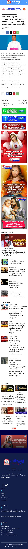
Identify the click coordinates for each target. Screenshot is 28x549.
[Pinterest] (14, 32)
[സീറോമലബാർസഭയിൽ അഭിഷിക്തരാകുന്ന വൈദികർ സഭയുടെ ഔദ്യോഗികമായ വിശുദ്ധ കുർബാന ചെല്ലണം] (4, 307)
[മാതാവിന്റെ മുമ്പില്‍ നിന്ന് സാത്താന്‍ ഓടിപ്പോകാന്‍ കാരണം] (4, 294)
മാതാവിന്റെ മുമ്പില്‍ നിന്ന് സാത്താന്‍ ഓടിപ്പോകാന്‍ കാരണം (16, 295)
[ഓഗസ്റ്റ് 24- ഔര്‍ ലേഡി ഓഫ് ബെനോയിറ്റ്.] (4, 262)
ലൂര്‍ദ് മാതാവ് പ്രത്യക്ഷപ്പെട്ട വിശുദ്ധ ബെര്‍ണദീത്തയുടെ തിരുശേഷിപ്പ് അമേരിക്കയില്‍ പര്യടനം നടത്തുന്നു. (20, 398)
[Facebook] (7, 32)
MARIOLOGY (11, 279)
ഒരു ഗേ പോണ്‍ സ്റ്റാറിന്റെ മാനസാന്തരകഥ (22, 102)
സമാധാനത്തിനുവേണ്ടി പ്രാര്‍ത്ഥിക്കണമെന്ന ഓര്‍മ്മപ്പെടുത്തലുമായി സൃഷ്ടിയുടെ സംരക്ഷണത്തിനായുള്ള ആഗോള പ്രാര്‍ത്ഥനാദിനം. (7, 399)
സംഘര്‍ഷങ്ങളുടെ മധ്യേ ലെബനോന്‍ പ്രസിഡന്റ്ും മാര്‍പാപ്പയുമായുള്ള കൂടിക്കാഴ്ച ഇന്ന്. (7, 420)
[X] (11, 32)
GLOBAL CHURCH (5, 14)
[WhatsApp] (17, 32)
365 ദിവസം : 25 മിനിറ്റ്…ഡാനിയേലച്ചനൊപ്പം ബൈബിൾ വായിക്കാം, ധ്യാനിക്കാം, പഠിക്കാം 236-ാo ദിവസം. (13, 253)
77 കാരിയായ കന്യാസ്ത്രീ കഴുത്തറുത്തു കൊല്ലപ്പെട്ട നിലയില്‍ (7, 103)
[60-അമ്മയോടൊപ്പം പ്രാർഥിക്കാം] (14, 441)
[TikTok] (12, 547)
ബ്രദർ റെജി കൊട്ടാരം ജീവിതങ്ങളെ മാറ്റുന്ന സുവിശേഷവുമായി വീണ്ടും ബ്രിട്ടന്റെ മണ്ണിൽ (17, 328)
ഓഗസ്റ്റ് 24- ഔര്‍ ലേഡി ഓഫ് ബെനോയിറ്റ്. (11, 516)
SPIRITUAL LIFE (12, 267)
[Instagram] (9, 547)
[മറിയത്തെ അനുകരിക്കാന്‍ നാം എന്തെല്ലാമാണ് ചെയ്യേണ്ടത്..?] (4, 282)
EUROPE (11, 321)
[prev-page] (12, 428)
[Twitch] (15, 547)
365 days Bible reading (7, 248)
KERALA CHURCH (13, 14)
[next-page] (15, 428)
